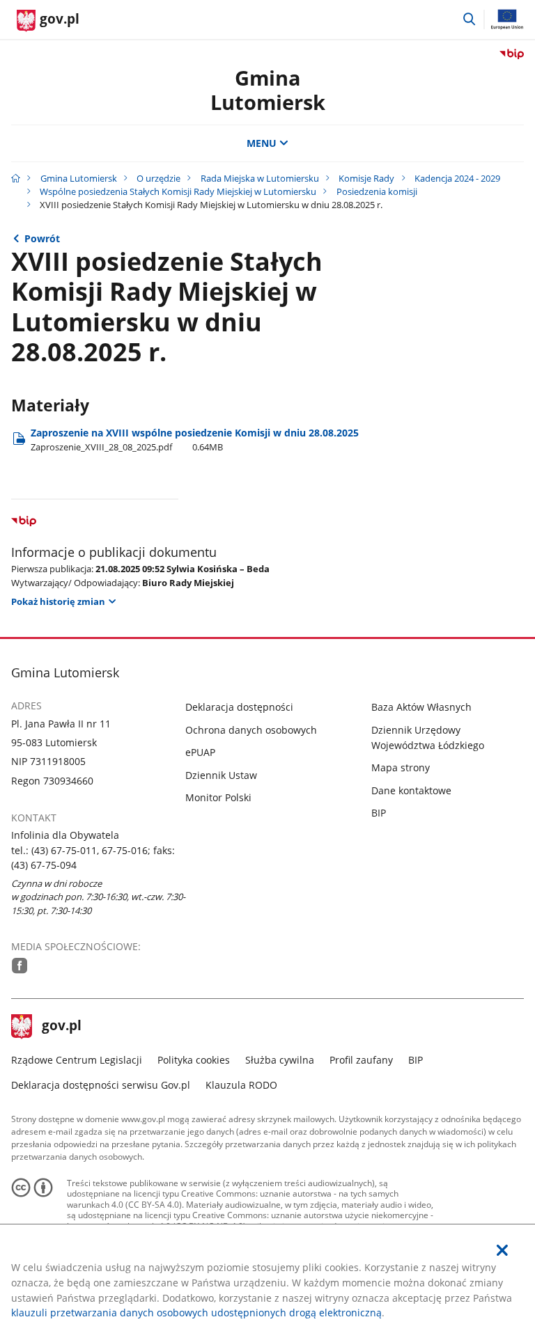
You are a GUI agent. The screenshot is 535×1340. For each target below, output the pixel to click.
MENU (262, 143)
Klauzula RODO (241, 1084)
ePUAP (200, 752)
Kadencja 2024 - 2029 (457, 178)
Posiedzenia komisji (376, 191)
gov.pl (61, 1026)
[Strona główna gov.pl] (15, 178)
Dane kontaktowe (411, 790)
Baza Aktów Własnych (421, 707)
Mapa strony (400, 767)
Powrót (42, 238)
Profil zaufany (361, 1059)
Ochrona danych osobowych (251, 729)
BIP (378, 812)
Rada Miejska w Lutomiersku (260, 178)
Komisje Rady (366, 178)
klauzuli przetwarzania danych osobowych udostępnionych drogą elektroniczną (196, 1312)
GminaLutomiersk (267, 90)
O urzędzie (158, 178)
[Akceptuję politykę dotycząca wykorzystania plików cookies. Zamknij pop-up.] (502, 1250)
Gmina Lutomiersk (78, 178)
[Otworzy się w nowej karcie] (20, 965)
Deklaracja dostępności (239, 707)
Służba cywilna (279, 1059)
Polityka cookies (193, 1059)
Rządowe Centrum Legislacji (76, 1059)
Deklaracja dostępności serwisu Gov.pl (100, 1084)
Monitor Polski (218, 797)
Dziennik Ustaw (221, 775)
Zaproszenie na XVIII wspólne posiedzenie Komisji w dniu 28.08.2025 (195, 439)
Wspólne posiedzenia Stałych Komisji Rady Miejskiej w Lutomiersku (178, 191)
